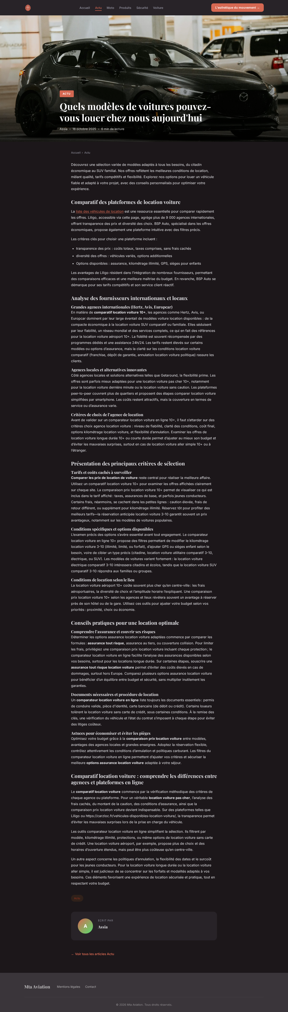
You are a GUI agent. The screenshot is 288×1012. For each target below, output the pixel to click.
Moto (110, 7)
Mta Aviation (37, 986)
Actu (98, 7)
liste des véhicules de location (100, 211)
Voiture (158, 7)
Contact (90, 986)
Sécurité (142, 7)
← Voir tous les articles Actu (92, 954)
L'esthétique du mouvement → (237, 7)
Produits (125, 7)
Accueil (84, 7)
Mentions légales (68, 986)
